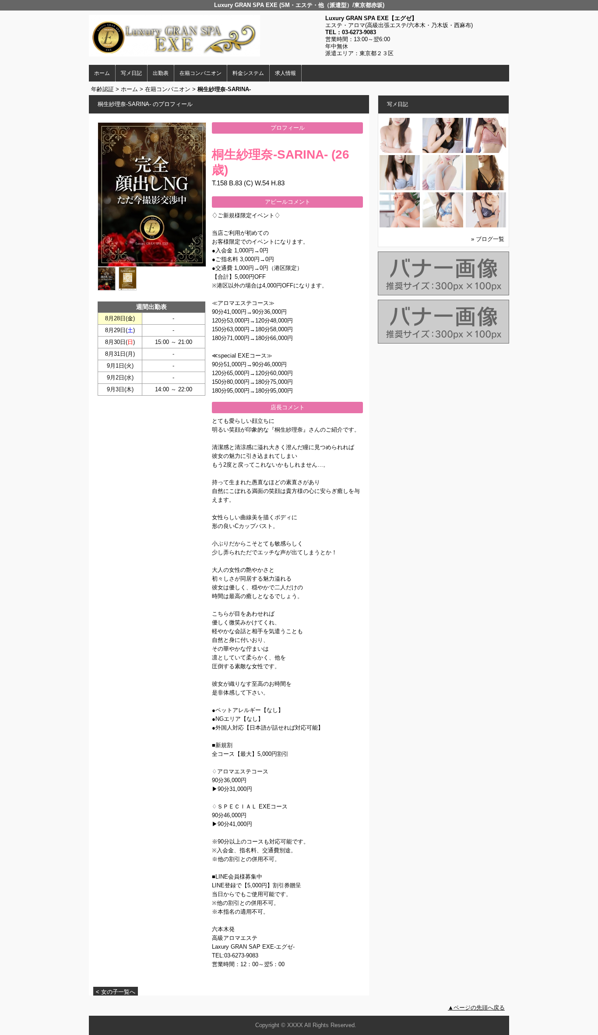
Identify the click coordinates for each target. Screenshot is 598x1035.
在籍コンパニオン (200, 73)
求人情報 (285, 73)
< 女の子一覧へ (115, 992)
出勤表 (161, 73)
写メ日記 (131, 73)
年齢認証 (102, 89)
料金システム (248, 73)
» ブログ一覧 (487, 239)
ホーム (102, 73)
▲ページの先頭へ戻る (476, 1007)
